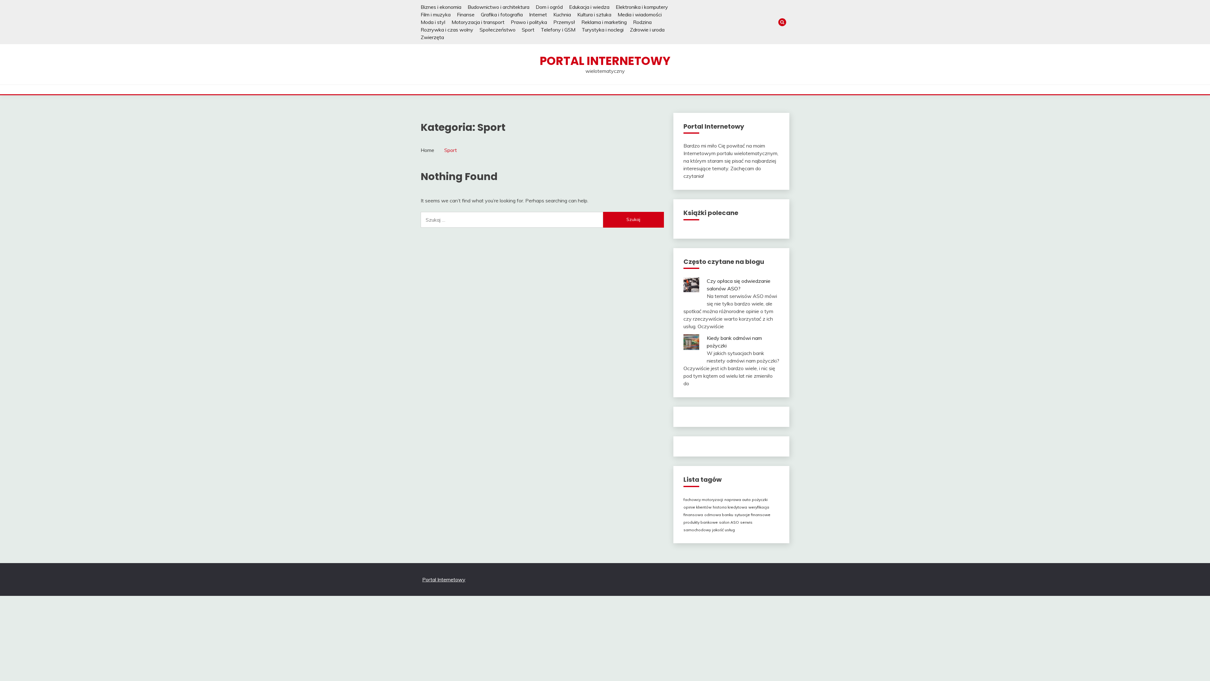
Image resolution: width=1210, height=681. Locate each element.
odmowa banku (718, 514)
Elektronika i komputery (642, 7)
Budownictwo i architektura (498, 7)
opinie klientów (697, 507)
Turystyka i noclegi (603, 29)
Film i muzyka (436, 14)
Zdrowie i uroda (647, 29)
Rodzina (642, 22)
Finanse (466, 14)
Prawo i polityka (529, 22)
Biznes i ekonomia (441, 7)
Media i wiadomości (640, 14)
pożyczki (760, 499)
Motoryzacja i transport (478, 22)
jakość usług (723, 529)
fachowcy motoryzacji (703, 499)
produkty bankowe (700, 522)
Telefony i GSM (558, 29)
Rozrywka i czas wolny (447, 29)
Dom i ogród (549, 7)
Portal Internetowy (605, 61)
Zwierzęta (432, 37)
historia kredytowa (730, 507)
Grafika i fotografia (502, 14)
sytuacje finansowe (752, 514)
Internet (538, 14)
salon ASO (729, 522)
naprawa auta (737, 499)
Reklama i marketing (604, 22)
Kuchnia (562, 14)
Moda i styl (433, 22)
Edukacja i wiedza (589, 7)
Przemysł (564, 22)
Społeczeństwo (498, 29)
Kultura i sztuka (594, 14)
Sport (528, 29)
